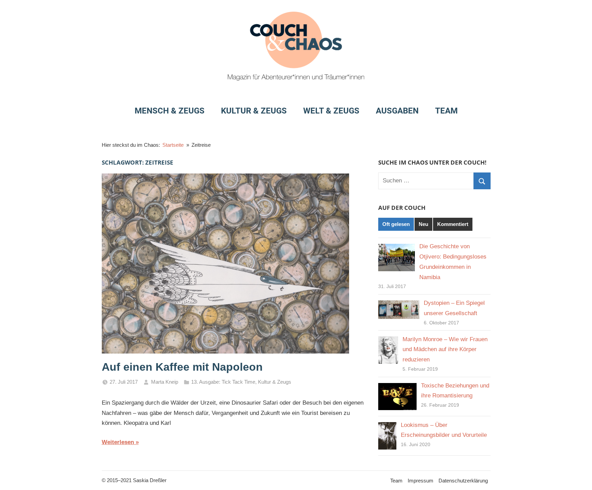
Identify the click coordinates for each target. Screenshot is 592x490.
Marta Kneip (164, 382)
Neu (423, 224)
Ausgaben (397, 111)
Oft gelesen (396, 224)
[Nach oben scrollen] (579, 477)
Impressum (420, 480)
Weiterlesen (118, 442)
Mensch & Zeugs (170, 111)
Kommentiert (452, 224)
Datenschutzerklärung (463, 480)
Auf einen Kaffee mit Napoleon (182, 367)
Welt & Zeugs (331, 111)
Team (446, 111)
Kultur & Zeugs (254, 111)
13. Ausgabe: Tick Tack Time (223, 382)
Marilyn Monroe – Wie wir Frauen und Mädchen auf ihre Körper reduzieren (445, 349)
